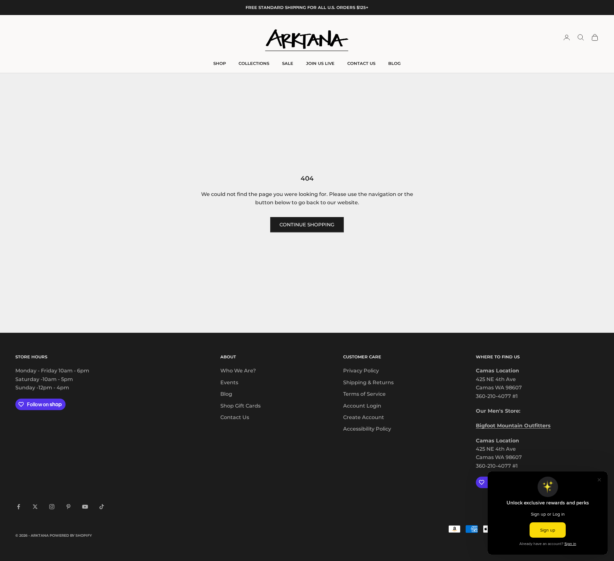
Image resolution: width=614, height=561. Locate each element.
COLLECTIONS (254, 63)
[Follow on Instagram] (52, 506)
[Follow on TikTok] (101, 506)
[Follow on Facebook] (18, 506)
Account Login (362, 406)
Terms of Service (364, 394)
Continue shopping (307, 225)
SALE (287, 63)
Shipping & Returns (368, 382)
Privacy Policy (361, 371)
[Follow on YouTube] (85, 506)
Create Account (363, 417)
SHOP (219, 63)
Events (229, 382)
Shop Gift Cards (240, 406)
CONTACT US (361, 63)
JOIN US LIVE (320, 63)
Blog (226, 394)
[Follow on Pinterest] (68, 506)
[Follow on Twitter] (35, 506)
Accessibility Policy (367, 429)
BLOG (394, 63)
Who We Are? (238, 371)
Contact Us (234, 417)
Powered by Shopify (71, 535)
